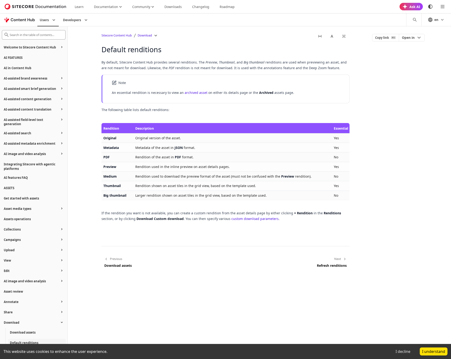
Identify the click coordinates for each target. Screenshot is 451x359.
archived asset (196, 92)
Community (141, 6)
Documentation (106, 6)
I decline (403, 351)
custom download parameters (255, 218)
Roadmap (227, 6)
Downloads (173, 6)
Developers (72, 20)
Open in (408, 37)
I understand (433, 351)
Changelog (200, 6)
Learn (79, 6)
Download (145, 35)
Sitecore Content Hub (116, 35)
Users (44, 20)
